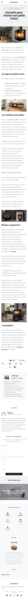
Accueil (7, 591)
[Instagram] (10, 596)
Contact (13, 591)
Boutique (14, 592)
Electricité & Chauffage (14, 9)
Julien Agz (10, 21)
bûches (13, 251)
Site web (3, 469)
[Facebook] (7, 596)
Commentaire (4, 445)
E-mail (3, 464)
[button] (10, 498)
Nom (2, 459)
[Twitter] (14, 596)
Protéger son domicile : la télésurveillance (14, 492)
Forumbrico (14, 2)
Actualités (14, 488)
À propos (20, 591)
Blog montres (5, 574)
